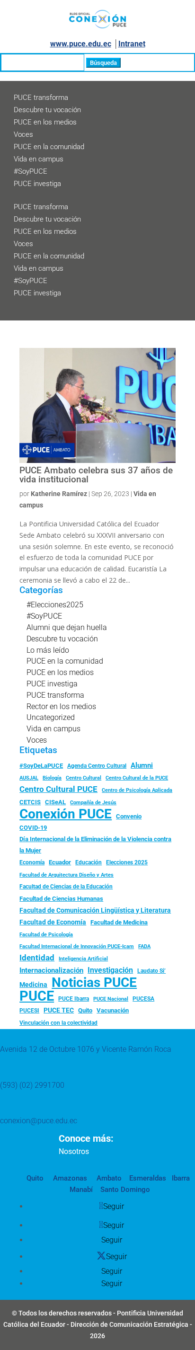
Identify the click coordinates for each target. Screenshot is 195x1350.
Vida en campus (38, 159)
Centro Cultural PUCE (58, 789)
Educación (88, 862)
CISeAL (55, 802)
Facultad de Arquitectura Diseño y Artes (66, 875)
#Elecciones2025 (55, 604)
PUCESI (29, 1010)
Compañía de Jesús (93, 802)
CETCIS (30, 802)
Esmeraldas (147, 1178)
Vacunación (113, 1010)
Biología (52, 778)
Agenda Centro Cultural (96, 766)
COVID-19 (33, 827)
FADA (144, 946)
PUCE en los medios (45, 122)
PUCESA (143, 998)
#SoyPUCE (30, 171)
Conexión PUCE (65, 814)
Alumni (142, 765)
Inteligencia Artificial (83, 959)
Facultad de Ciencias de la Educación (66, 886)
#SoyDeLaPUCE (41, 765)
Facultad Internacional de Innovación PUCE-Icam (76, 946)
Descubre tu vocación (47, 110)
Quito (85, 1010)
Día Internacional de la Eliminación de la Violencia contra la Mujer (95, 844)
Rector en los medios (61, 706)
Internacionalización (51, 971)
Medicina (33, 984)
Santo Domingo (125, 1189)
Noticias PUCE (94, 982)
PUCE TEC (59, 1010)
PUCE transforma (41, 97)
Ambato (108, 1178)
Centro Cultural (83, 778)
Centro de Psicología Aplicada (137, 790)
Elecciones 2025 (127, 862)
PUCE (36, 996)
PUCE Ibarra (73, 998)
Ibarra (180, 1178)
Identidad (36, 957)
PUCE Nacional (110, 999)
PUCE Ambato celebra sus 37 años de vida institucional (96, 475)
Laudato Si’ (151, 971)
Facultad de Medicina (119, 922)
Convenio (129, 816)
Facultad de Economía (52, 922)
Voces (23, 134)
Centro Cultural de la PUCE (137, 778)
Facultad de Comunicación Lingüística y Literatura (95, 910)
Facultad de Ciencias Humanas (61, 898)
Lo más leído (48, 650)
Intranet (131, 43)
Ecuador (60, 862)
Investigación (110, 970)
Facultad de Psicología (46, 934)
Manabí (81, 1189)
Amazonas (69, 1178)
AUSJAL (28, 778)
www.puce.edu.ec (80, 43)
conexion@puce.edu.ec (38, 1120)
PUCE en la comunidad (49, 146)
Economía (31, 862)
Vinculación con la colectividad (58, 1023)
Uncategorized (51, 717)
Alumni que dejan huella (67, 627)
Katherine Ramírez (59, 493)
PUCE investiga (37, 183)
